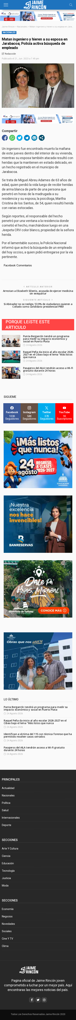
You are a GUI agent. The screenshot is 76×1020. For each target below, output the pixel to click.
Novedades (8, 923)
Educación (8, 863)
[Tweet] (20, 138)
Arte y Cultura (10, 848)
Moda (5, 885)
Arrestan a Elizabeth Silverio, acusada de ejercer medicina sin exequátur (38, 292)
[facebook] (31, 1000)
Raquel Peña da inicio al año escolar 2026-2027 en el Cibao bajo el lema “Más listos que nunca (48, 354)
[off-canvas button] (6, 5)
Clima (5, 946)
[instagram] (44, 1000)
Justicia (6, 878)
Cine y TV (7, 938)
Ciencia (6, 855)
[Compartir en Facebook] (5, 138)
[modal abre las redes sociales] (42, 138)
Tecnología (8, 870)
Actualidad (8, 788)
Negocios (7, 916)
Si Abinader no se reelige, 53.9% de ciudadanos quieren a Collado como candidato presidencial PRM (38, 305)
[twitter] (38, 1000)
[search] (71, 5)
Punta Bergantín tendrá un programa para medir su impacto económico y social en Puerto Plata (46, 338)
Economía (7, 909)
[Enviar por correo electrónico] (34, 138)
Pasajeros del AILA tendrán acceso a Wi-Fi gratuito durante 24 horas (48, 369)
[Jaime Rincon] (31, 970)
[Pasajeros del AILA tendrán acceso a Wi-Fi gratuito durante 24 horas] (11, 373)
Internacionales (11, 817)
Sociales (7, 931)
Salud (5, 810)
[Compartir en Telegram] (27, 138)
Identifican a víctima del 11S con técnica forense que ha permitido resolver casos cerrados (38, 735)
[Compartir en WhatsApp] (12, 138)
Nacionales (9, 32)
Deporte (6, 825)
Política (6, 802)
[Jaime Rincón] (38, 4)
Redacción (10, 54)
